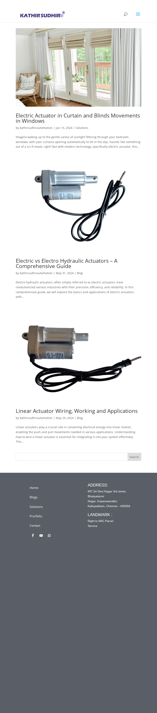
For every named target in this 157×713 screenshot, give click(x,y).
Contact (35, 525)
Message (43, 634)
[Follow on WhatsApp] (49, 535)
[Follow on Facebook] (33, 535)
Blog (80, 273)
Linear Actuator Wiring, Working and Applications (77, 411)
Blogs (33, 497)
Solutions (82, 128)
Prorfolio (36, 516)
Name (41, 583)
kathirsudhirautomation (36, 128)
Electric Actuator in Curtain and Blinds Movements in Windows (78, 118)
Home (34, 488)
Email (41, 600)
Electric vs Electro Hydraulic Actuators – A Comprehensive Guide (66, 263)
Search (134, 457)
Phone (40, 617)
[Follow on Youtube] (41, 535)
